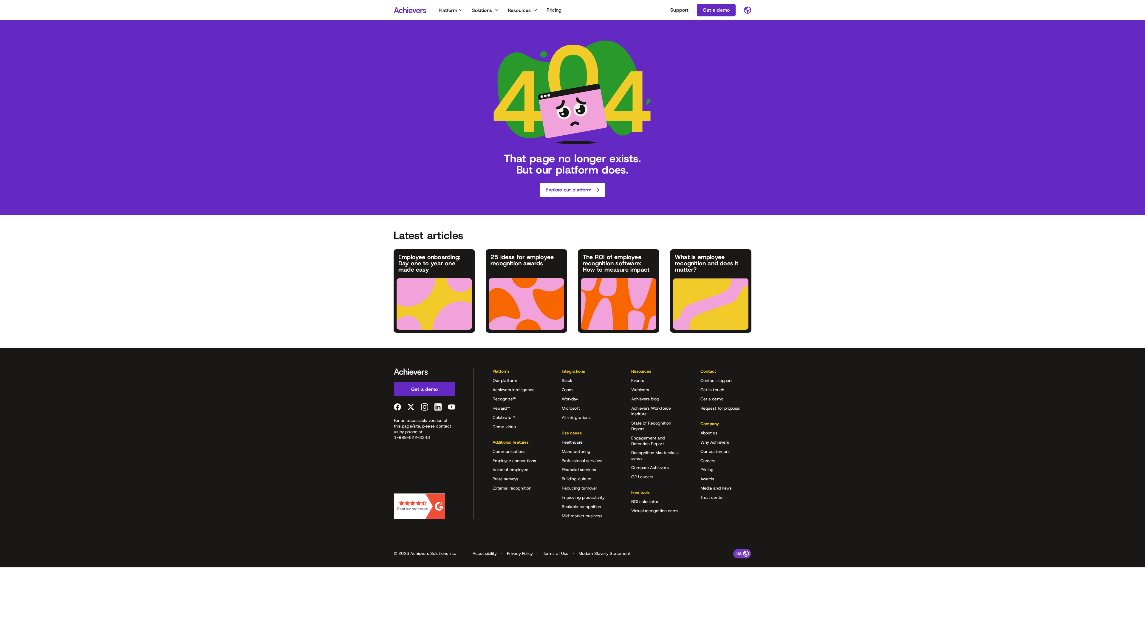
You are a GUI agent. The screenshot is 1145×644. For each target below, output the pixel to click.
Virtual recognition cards (655, 510)
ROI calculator (645, 501)
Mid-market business (582, 515)
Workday (570, 399)
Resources (519, 10)
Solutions (482, 10)
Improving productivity (583, 497)
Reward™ (501, 408)
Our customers (715, 451)
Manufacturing (576, 451)
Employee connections (514, 460)
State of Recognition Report (651, 425)
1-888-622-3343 (412, 437)
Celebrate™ (504, 417)
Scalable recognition (581, 506)
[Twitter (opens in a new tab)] (410, 407)
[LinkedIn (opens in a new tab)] (438, 407)
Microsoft (571, 408)
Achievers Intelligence (514, 389)
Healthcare (572, 442)
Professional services (582, 460)
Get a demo (711, 399)
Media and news (716, 488)
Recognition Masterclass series (655, 455)
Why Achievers (714, 442)
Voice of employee (510, 469)
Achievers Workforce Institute (651, 411)
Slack (567, 380)
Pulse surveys (506, 479)
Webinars (640, 389)
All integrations (576, 417)
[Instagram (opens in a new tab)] (424, 407)
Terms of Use (555, 553)
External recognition (512, 488)
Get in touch (712, 389)
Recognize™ (504, 399)
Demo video (504, 426)
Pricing (554, 10)
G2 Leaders (642, 476)
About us (709, 433)
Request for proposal (720, 408)
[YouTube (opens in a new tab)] (451, 407)
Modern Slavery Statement (604, 553)
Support (679, 10)
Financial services (579, 469)
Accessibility (485, 553)
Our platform (505, 380)
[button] (518, 373)
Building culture (576, 479)
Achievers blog (645, 399)
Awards (707, 479)
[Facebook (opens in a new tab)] (397, 407)
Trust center (712, 497)
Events (637, 380)
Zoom (567, 389)
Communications (509, 451)
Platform (448, 10)
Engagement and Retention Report (648, 440)
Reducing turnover (579, 488)
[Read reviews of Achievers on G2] (419, 506)
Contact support (716, 380)
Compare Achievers (650, 467)
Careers (708, 460)
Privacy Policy (520, 553)
